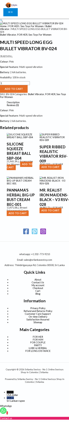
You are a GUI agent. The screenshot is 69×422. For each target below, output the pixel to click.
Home (3, 26)
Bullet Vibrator (8, 34)
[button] (1, 20)
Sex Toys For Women (32, 26)
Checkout (38, 288)
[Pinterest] (34, 233)
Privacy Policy (37, 308)
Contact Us (38, 282)
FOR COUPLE (38, 342)
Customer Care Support (38, 313)
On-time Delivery (38, 316)
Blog (37, 293)
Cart (37, 290)
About (37, 279)
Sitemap (37, 322)
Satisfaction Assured (37, 319)
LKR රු (16, 399)
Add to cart (14, 88)
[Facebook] (26, 233)
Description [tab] (13, 102)
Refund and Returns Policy (38, 311)
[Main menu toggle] (10, 12)
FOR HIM (38, 339)
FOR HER (13, 26)
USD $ (12, 393)
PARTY (38, 345)
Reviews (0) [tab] (13, 105)
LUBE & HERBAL (38, 348)
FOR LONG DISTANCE (38, 351)
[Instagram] (43, 233)
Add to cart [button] (50, 167)
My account (37, 285)
